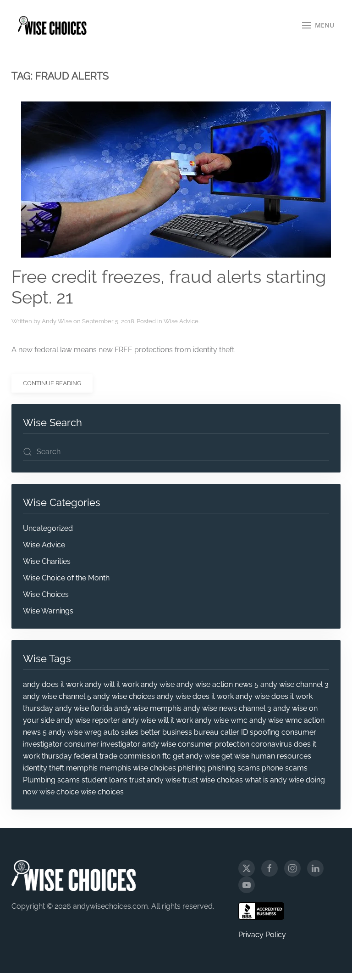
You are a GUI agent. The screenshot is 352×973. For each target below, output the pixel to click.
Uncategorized (48, 528)
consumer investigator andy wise (120, 744)
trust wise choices (212, 780)
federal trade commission (117, 756)
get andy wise (196, 756)
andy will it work (112, 684)
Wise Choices (46, 594)
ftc (166, 756)
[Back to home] (52, 25)
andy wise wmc (221, 720)
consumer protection (213, 744)
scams (68, 780)
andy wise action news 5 (217, 684)
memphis (82, 768)
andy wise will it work (157, 720)
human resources (281, 756)
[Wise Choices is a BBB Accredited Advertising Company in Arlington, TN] (261, 911)
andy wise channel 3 (294, 684)
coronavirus (271, 744)
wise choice (59, 791)
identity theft (43, 768)
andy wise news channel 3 (227, 708)
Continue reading (52, 383)
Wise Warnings (48, 611)
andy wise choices (124, 696)
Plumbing (39, 780)
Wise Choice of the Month (66, 578)
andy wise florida (83, 708)
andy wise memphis (148, 708)
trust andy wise (155, 780)
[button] (318, 25)
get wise (235, 756)
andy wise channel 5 (57, 696)
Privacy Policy (262, 934)
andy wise (158, 684)
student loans (104, 780)
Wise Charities (47, 561)
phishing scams (234, 768)
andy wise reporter (88, 720)
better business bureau (179, 732)
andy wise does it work (195, 696)
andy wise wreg (75, 732)
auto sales (121, 732)
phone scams (285, 768)
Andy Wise (57, 321)
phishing (192, 768)
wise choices (102, 791)
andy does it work (53, 684)
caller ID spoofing (250, 732)
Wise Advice (181, 321)
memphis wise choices (137, 768)
